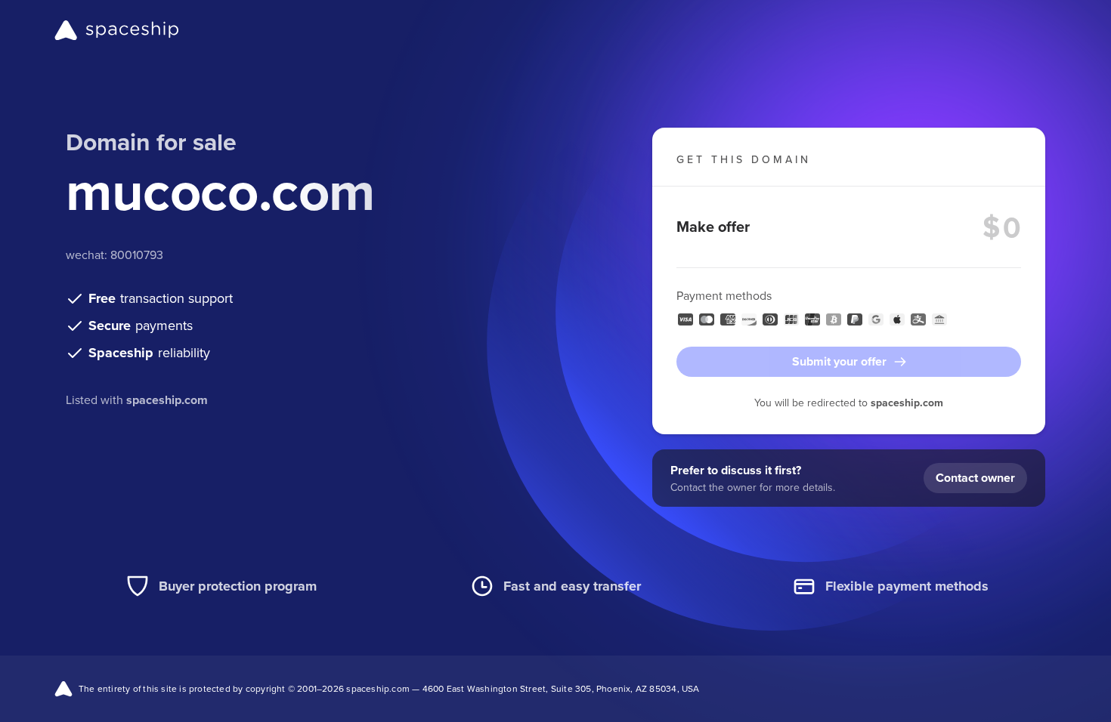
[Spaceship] (116, 30)
